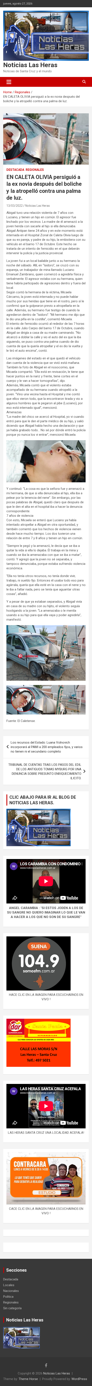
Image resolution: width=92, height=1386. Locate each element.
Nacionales (11, 1291)
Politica (8, 1297)
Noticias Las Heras (30, 65)
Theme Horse (28, 1379)
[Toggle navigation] (9, 82)
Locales (8, 1285)
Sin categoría (12, 1308)
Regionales (35, 169)
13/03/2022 (14, 205)
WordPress (79, 1379)
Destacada (15, 169)
